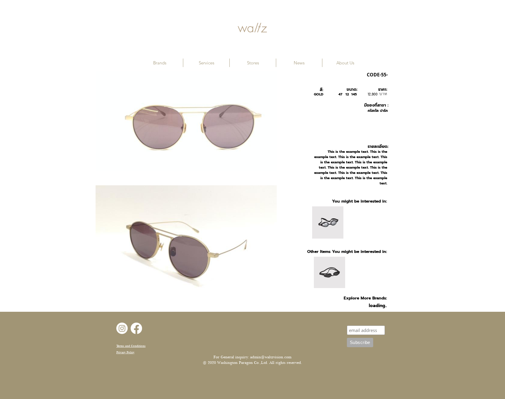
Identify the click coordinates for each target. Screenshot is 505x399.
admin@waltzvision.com (270, 357)
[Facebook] (136, 328)
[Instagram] (122, 328)
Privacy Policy (125, 352)
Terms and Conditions (131, 346)
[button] (159, 63)
